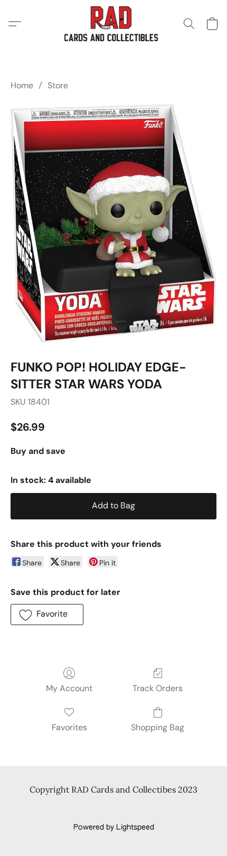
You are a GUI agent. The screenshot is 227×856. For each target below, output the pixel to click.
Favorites (69, 727)
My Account (69, 688)
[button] (113, 24)
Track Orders (158, 688)
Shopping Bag (157, 727)
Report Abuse (113, 809)
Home (22, 85)
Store (58, 85)
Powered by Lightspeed (113, 827)
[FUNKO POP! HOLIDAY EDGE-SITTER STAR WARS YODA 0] (113, 223)
